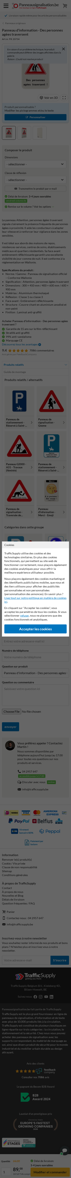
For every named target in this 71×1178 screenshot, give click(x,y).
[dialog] (35, 589)
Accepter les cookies (35, 629)
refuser (24, 615)
